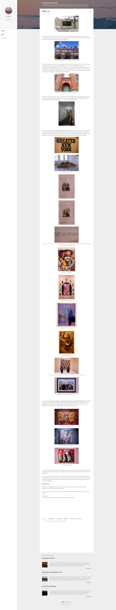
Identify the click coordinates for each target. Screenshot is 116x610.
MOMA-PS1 (45, 64)
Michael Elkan (69, 604)
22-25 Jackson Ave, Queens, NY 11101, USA (57, 521)
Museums (72, 518)
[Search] (92, 3)
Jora (77, 470)
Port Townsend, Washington (49, 586)
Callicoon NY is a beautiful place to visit (52, 572)
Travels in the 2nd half (50, 3)
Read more (88, 568)
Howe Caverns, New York (48, 558)
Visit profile (8, 19)
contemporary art (51, 518)
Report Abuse (4, 38)
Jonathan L (8, 16)
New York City (78, 518)
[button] (90, 11)
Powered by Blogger (67, 602)
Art (45, 518)
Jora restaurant (59, 518)
